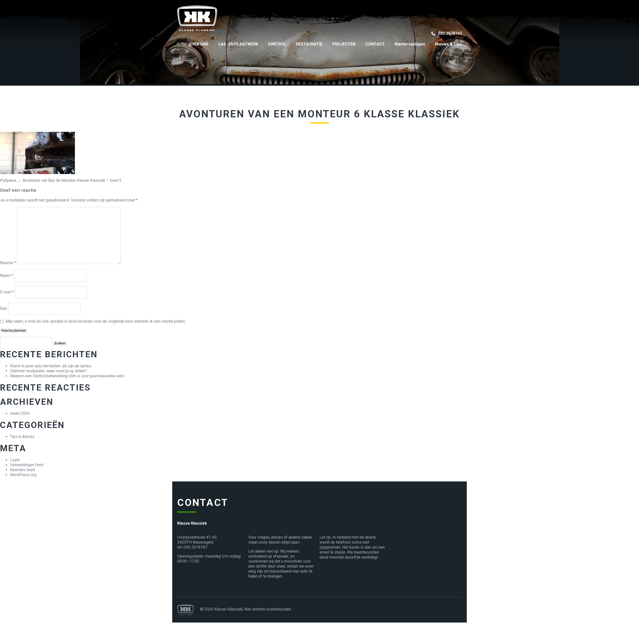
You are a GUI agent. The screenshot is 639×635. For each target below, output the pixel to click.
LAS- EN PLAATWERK (238, 44)
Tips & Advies (22, 436)
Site (3, 308)
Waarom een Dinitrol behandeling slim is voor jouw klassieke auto (67, 376)
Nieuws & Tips (448, 44)
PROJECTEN (343, 44)
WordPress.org (23, 474)
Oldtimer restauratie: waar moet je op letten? (48, 371)
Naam (6, 275)
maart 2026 (20, 413)
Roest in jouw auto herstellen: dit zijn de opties (50, 366)
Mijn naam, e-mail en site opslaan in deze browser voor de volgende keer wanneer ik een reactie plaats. (95, 321)
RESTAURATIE (309, 44)
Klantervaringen (410, 44)
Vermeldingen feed (26, 464)
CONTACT (375, 44)
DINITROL (277, 44)
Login (15, 459)
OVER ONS (198, 44)
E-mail (7, 292)
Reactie (8, 262)
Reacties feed (22, 469)
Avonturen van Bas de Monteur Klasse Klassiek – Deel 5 (69, 180)
